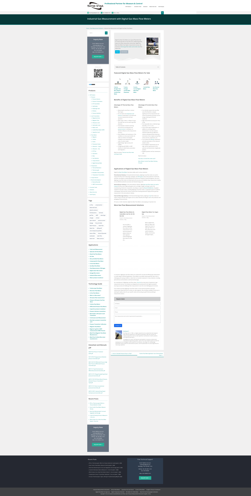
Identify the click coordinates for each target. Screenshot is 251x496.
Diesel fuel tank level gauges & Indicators (149, 492)
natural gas (102, 215)
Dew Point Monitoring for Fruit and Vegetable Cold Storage (102, 467)
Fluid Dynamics (93, 212)
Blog (125, 219)
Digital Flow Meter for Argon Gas (150, 213)
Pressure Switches (96, 113)
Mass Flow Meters (123, 172)
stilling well (99, 228)
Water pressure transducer (96, 277)
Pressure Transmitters (97, 101)
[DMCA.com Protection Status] (92, 84)
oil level (97, 217)
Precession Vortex (96, 144)
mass (150, 195)
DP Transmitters (96, 103)
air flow (91, 205)
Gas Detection (95, 158)
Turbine (94, 139)
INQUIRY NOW (144, 478)
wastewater (92, 236)
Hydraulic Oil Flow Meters (96, 251)
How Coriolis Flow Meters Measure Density (99, 465)
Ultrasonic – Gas (96, 148)
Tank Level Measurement (96, 249)
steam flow (101, 225)
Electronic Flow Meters (95, 290)
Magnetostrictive (96, 118)
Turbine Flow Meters (95, 304)
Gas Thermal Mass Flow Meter (156, 88)
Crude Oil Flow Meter (140, 489)
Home (87, 28)
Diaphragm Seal (96, 108)
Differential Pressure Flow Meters (98, 306)
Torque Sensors (95, 160)
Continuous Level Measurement (98, 317)
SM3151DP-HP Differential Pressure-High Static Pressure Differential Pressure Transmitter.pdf (98, 363)
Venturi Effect (93, 233)
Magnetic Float (95, 120)
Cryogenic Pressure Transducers (153, 489)
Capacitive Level (96, 132)
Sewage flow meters (95, 273)
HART (97, 215)
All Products (128, 6)
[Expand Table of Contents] (158, 67)
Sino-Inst (139, 282)
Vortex (93, 141)
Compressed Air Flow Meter (96, 261)
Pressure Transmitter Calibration (98, 324)
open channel (93, 220)
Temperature (94, 165)
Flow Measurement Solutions (96, 28)
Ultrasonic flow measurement (97, 297)
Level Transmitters (95, 116)
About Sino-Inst (152, 6)
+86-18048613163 (106, 12)
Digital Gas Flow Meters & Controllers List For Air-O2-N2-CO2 (127, 214)
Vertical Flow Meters (115, 489)
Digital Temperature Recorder (117, 492)
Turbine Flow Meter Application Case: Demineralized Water (151, 354)
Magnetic (94, 137)
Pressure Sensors (96, 99)
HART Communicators (97, 184)
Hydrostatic (95, 106)
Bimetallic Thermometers (98, 172)
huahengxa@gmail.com (94, 12)
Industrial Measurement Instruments (101, 489)
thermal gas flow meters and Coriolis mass (130, 46)
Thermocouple (95, 170)
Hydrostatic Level (96, 125)
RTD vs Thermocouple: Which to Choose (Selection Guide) (102, 463)
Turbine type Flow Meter (96, 288)
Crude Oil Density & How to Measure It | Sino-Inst (100, 469)
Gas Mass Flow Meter (95, 266)
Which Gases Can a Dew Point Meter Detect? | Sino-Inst (102, 472)
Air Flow (92, 256)
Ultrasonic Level (96, 122)
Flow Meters (94, 135)
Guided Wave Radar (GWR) (98, 129)
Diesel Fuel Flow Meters (96, 254)
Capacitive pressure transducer (97, 309)
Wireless (94, 111)
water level (92, 238)
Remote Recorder (96, 182)
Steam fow (92, 228)
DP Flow (94, 151)
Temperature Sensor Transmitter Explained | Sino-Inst (102, 474)
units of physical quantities (96, 230)
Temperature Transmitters (98, 175)
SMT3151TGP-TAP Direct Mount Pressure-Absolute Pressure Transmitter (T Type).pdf (98, 381)
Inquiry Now (97, 56)
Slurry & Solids (98, 223)
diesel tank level (93, 207)
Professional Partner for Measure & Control (123, 3)
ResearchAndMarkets (148, 188)
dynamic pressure (94, 210)
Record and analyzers (96, 180)
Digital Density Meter (97, 163)
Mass (93, 156)
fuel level (101, 212)
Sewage (91, 223)
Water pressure (100, 238)
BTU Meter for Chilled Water (132, 492)
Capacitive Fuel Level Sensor (127, 489)
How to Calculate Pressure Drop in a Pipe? (122, 353)
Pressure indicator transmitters (98, 311)
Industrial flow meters (95, 275)
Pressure (93, 97)
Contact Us (118, 325)
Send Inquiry (161, 6)
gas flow (91, 215)
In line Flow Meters (94, 263)
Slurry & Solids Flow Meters (96, 258)
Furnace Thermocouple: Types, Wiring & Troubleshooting (102, 476)
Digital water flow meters (96, 270)
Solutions (145, 6)
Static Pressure (93, 225)
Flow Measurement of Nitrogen (97, 268)
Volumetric (94, 153)
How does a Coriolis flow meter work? (146, 158)
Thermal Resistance (96, 167)
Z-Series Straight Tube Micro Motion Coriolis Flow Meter (117, 90)
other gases (140, 176)
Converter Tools (137, 6)
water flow (99, 236)
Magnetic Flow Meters (95, 326)
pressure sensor (121, 129)
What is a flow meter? (95, 295)
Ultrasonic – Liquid (96, 146)
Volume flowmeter (102, 233)
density (152, 139)
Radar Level (95, 127)
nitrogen (91, 217)
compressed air (98, 205)
